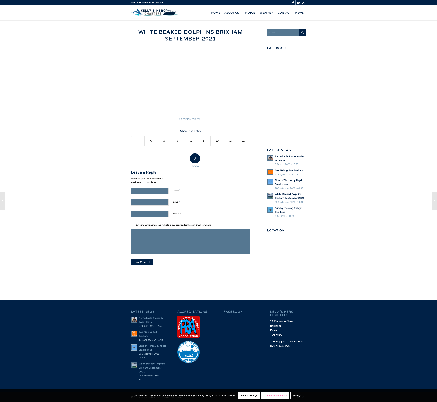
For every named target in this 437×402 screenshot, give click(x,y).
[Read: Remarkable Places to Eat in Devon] (270, 158)
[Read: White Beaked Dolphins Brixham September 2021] (270, 196)
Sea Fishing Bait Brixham (289, 170)
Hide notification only (275, 395)
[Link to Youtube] (298, 2)
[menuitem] (215, 12)
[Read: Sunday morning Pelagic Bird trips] (270, 210)
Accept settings (248, 395)
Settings (297, 395)
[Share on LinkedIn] (190, 141)
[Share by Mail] (243, 141)
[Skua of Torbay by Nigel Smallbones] (434, 201)
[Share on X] (151, 141)
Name (176, 190)
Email (176, 201)
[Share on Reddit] (230, 141)
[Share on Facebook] (137, 141)
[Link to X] (303, 2)
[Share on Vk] (217, 141)
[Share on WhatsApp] (164, 141)
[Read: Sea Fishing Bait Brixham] (270, 172)
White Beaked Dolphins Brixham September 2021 (152, 367)
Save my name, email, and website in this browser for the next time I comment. (173, 225)
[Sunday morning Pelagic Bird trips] (2, 201)
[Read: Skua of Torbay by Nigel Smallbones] (270, 182)
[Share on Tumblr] (203, 141)
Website (177, 213)
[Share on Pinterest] (177, 141)
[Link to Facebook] (293, 2)
